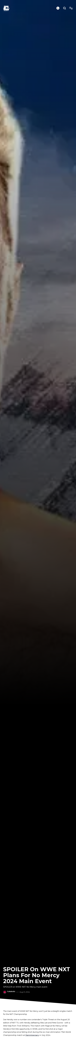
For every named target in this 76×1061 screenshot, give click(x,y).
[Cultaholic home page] (29, 8)
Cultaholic (11, 991)
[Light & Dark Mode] (57, 8)
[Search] (64, 8)
